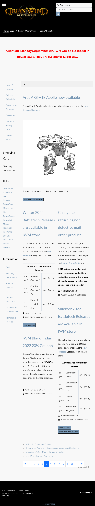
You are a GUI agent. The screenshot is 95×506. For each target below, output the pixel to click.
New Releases (29, 325)
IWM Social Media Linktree (8, 244)
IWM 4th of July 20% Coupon (39, 444)
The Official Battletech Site (8, 192)
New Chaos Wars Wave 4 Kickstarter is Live (45, 452)
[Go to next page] (77, 464)
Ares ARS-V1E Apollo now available (51, 97)
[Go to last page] (81, 464)
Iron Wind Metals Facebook (7, 224)
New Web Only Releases (33, 199)
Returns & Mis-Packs (70, 263)
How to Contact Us (9, 287)
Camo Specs (9, 216)
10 (72, 464)
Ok (2, 500)
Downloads (11, 115)
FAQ (8, 267)
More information (47, 504)
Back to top (85, 492)
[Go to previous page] (30, 464)
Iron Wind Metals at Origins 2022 (40, 456)
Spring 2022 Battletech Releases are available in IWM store (52, 448)
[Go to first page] (25, 464)
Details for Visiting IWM (10, 125)
